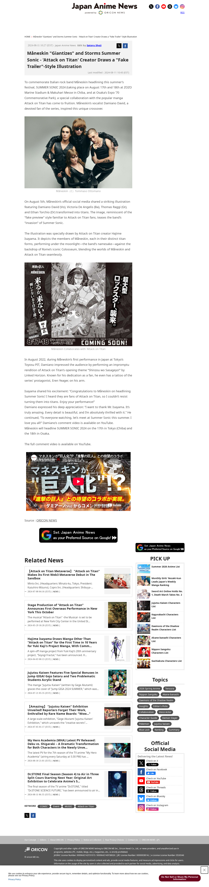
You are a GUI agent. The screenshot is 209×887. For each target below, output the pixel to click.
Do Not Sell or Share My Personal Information (179, 878)
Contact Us (133, 839)
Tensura (169, 688)
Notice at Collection (92, 839)
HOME (27, 36)
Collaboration (146, 712)
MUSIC (68, 806)
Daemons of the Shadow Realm (156, 700)
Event (56, 806)
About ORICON (57, 839)
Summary (174, 729)
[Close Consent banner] (204, 870)
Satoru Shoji (94, 45)
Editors (43, 839)
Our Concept (30, 839)
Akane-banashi (171, 694)
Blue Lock (144, 729)
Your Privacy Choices (114, 839)
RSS (182, 12)
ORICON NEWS (46, 520)
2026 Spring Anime (149, 688)
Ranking (159, 729)
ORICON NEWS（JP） (151, 839)
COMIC (44, 806)
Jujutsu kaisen (162, 723)
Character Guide (148, 717)
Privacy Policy (73, 839)
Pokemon (144, 723)
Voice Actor (165, 712)
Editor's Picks (160, 706)
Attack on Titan (86, 806)
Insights (143, 706)
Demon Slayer (169, 717)
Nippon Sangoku (148, 694)
